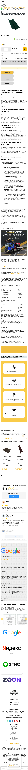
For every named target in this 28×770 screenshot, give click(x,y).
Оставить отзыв (4, 559)
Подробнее (4, 469)
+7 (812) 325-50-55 (15, 273)
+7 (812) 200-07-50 (13, 715)
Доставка (22, 768)
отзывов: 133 (3, 546)
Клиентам (14, 731)
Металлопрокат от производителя (14, 698)
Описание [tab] (7, 76)
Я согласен (14, 766)
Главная (3, 768)
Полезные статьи (14, 734)
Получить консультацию (6, 438)
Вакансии (14, 736)
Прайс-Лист (14, 732)
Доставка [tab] (7, 83)
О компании (14, 726)
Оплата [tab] (7, 79)
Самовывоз (14, 728)
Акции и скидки (14, 738)
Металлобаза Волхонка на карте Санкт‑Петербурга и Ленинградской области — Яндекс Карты (14, 539)
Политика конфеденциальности (14, 740)
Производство (14, 733)
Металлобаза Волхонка (6, 543)
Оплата (14, 729)
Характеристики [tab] (7, 72)
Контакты (14, 737)
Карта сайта (14, 739)
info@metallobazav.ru (14, 717)
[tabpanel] (14, 159)
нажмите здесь (11, 765)
